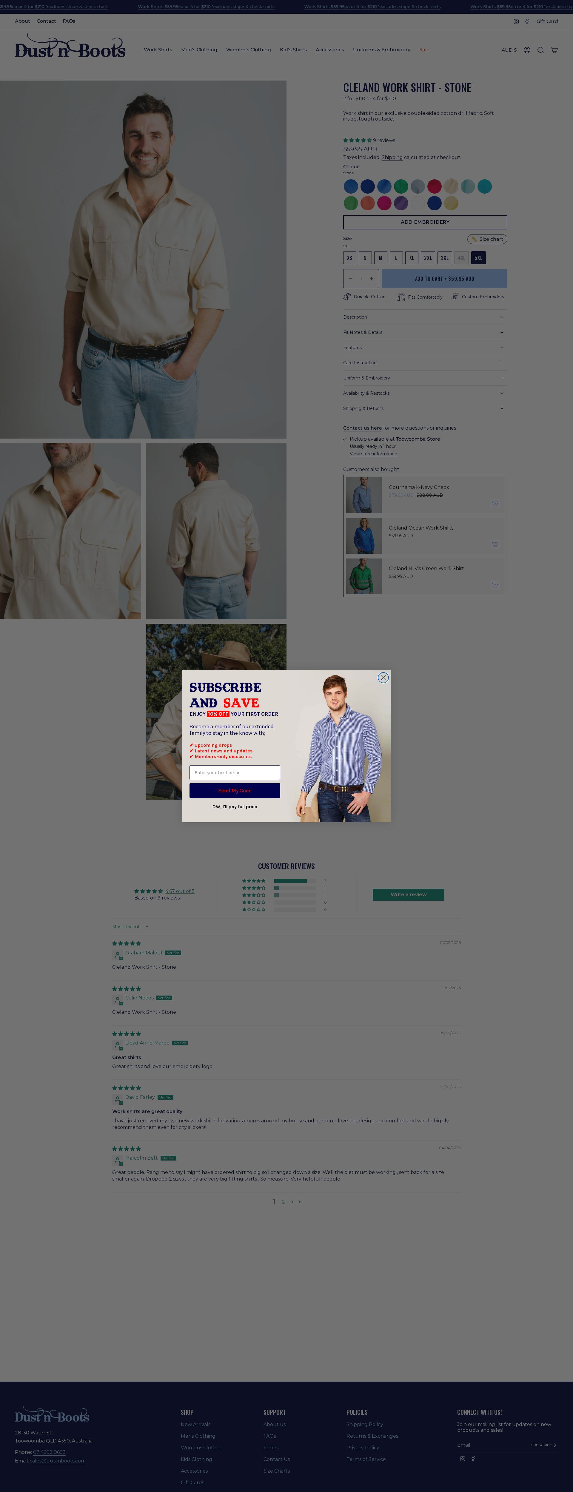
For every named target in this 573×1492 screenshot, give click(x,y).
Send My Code (235, 790)
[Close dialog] (383, 677)
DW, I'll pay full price (234, 806)
